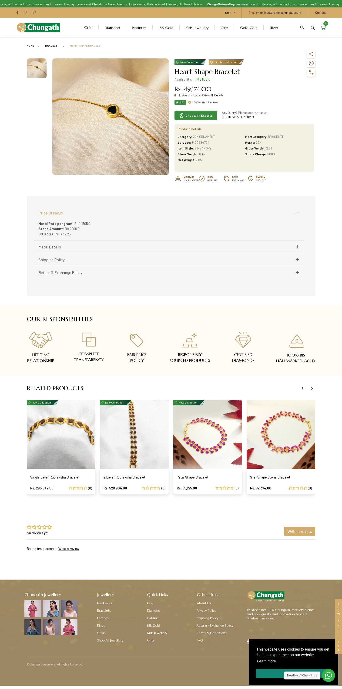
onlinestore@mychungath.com (280, 12)
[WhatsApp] (311, 63)
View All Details (213, 95)
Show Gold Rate (338, 626)
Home (30, 45)
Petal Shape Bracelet (192, 477)
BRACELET (52, 45)
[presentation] (302, 388)
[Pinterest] (34, 13)
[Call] (311, 72)
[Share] (311, 54)
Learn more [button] (266, 661)
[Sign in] (312, 27)
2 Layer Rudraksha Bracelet (124, 477)
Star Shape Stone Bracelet (270, 477)
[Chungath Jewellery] (39, 27)
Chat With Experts (198, 115)
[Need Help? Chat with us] (328, 675)
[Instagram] (25, 13)
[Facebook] (17, 13)
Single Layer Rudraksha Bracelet (55, 477)
